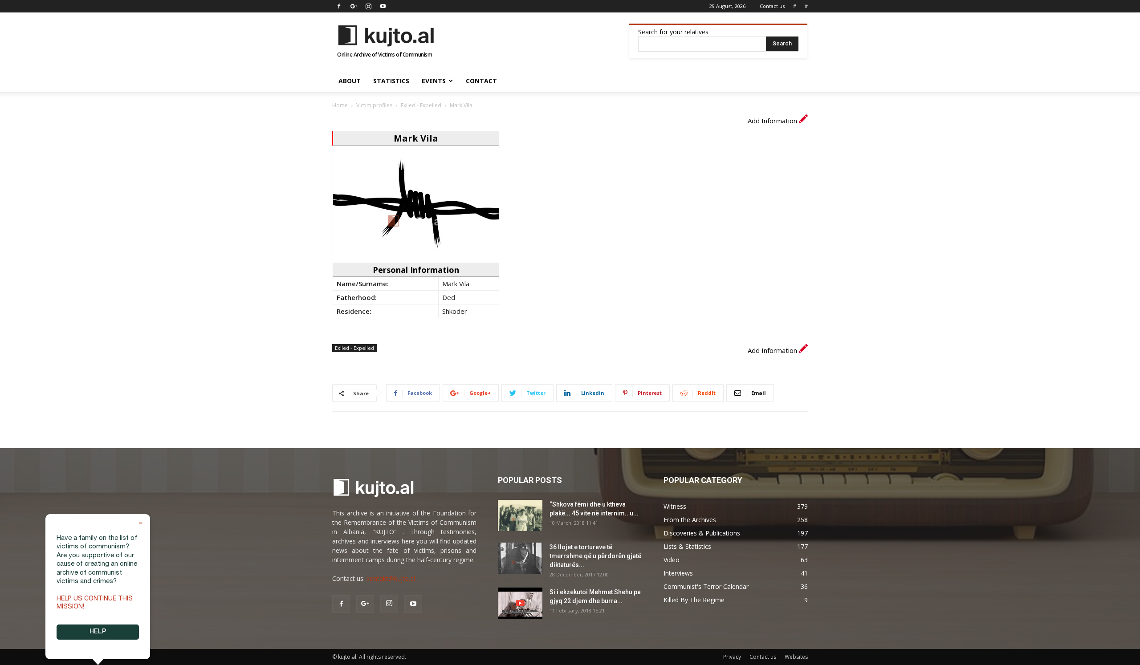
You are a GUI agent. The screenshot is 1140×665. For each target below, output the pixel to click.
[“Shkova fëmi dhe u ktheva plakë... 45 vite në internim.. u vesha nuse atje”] (520, 515)
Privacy (732, 657)
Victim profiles (374, 105)
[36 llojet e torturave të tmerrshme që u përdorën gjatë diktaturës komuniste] (520, 558)
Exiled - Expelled (421, 105)
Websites (796, 657)
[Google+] (353, 6)
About (349, 81)
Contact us (772, 6)
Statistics (391, 81)
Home (340, 105)
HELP (98, 632)
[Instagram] (368, 6)
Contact (481, 81)
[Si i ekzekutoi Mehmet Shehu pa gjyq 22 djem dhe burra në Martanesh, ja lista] (520, 603)
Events (434, 81)
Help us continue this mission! (95, 603)
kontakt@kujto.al (390, 578)
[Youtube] (383, 6)
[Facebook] (339, 6)
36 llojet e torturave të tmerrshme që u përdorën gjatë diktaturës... (595, 555)
